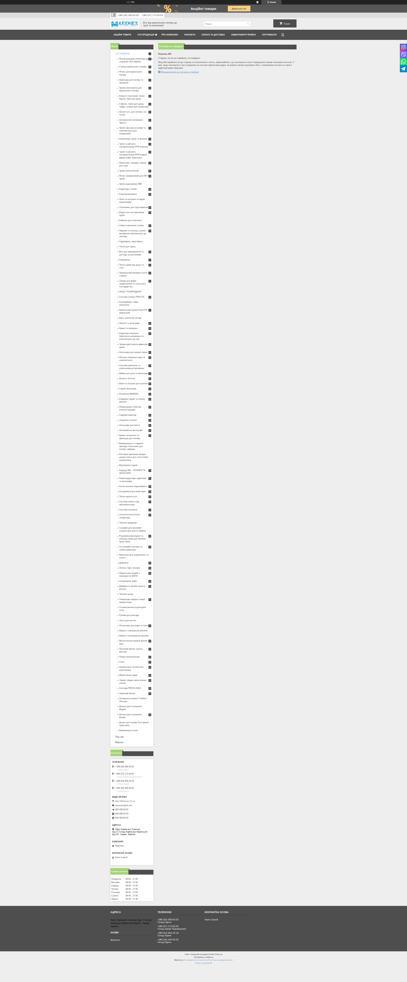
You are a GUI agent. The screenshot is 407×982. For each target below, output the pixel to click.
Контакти (189, 35)
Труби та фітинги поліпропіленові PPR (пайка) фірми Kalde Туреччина (133, 155)
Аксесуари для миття (129, 425)
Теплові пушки (126, 594)
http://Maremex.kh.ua (125, 801)
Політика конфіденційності (221, 960)
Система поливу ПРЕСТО (131, 297)
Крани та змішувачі (128, 328)
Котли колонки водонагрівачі (133, 486)
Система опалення (128, 509)
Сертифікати (269, 35)
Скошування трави (128, 581)
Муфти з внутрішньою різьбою (134, 635)
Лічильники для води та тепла (133, 625)
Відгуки (119, 742)
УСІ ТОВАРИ (122, 53)
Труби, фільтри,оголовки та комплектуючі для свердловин (132, 131)
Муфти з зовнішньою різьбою (133, 630)
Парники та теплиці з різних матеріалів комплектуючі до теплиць (132, 233)
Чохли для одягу (127, 246)
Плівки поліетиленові (129, 657)
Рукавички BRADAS (128, 394)
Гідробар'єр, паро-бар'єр (130, 241)
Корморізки (124, 260)
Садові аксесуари (127, 388)
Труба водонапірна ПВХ (130, 184)
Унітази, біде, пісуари (129, 568)
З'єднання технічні (128, 420)
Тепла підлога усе (128, 496)
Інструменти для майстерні (132, 491)
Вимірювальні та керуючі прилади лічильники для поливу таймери (131, 446)
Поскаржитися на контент (195, 960)
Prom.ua (218, 954)
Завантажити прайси (243, 35)
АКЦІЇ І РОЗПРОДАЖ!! (130, 291)
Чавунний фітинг (127, 693)
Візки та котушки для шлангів (133, 383)
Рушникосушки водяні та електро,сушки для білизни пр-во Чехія (132, 539)
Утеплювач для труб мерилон (133, 207)
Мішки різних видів (128, 675)
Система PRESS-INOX (130, 688)
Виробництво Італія (128, 730)
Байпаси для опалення (130, 220)
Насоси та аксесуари (129, 323)
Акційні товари (122, 35)
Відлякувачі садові (128, 465)
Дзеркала (123, 563)
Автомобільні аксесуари (130, 430)
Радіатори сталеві (128, 189)
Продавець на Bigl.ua (203, 957)
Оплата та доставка (213, 35)
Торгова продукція (128, 523)
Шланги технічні (127, 378)
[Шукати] (248, 24)
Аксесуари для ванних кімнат (133, 352)
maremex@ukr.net (123, 805)
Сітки (121, 662)
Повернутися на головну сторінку (180, 72)
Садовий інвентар (127, 415)
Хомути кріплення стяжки (131, 225)
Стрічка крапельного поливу (132, 66)
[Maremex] (124, 24)
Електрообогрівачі (128, 194)
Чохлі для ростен (127, 620)
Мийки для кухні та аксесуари (133, 373)
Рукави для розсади (129, 615)
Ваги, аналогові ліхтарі (130, 318)
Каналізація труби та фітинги (133, 139)
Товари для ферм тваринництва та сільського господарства (132, 284)
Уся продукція (146, 35)
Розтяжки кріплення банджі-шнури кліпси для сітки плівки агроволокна (133, 457)
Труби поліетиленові (129, 171)
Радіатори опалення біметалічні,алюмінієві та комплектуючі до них (131, 336)
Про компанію (169, 35)
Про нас (119, 736)
